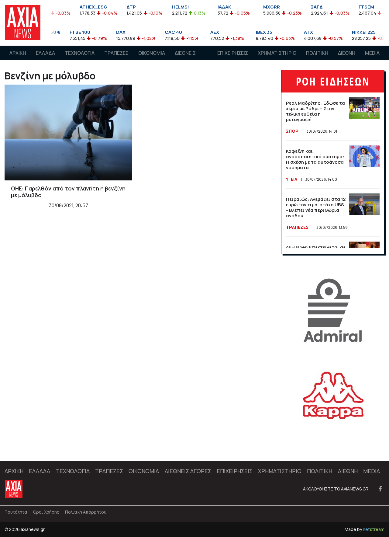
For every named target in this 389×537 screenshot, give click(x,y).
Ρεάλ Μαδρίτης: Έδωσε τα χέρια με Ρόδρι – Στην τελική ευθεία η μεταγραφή (315, 111)
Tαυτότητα (16, 512)
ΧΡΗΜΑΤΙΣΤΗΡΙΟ (277, 53)
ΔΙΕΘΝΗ (346, 53)
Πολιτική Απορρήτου (85, 512)
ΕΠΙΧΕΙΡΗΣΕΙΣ (232, 53)
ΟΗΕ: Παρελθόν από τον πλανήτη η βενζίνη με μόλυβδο (68, 192)
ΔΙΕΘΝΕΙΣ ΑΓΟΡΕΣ (185, 59)
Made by (364, 529)
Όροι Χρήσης (46, 512)
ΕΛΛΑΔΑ (45, 53)
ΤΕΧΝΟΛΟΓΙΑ (80, 53)
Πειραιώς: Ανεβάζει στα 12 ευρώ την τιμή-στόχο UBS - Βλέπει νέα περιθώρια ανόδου (316, 207)
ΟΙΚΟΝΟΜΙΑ (151, 53)
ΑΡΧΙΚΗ (17, 53)
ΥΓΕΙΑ (291, 179)
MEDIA (372, 53)
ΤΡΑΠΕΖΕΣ (116, 53)
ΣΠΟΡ (292, 131)
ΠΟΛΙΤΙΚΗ (317, 53)
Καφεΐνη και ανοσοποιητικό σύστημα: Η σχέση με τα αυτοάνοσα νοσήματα (315, 159)
